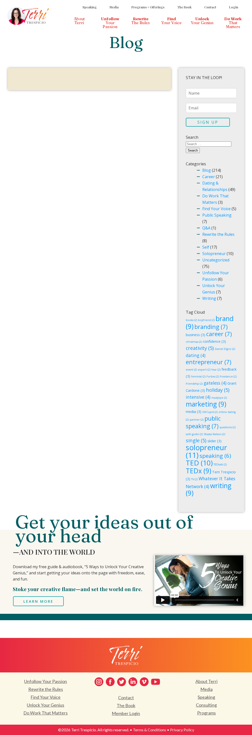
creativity (200, 348)
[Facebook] (110, 681)
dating (195, 355)
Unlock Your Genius (45, 705)
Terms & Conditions (149, 729)
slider (214, 441)
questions (228, 427)
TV (194, 479)
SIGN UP (207, 122)
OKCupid (210, 412)
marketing (206, 404)
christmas (194, 341)
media (193, 411)
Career (208, 176)
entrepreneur (208, 362)
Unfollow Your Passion (45, 681)
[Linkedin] (133, 681)
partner (197, 419)
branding (211, 327)
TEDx (198, 470)
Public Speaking (217, 215)
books (191, 320)
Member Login (126, 713)
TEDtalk (220, 464)
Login (233, 7)
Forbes (212, 376)
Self (205, 247)
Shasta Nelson (214, 434)
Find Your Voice (216, 208)
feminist (198, 376)
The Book (184, 7)
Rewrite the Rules (218, 234)
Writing (209, 298)
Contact (210, 7)
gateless (215, 383)
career (219, 334)
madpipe (219, 397)
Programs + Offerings (147, 7)
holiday (218, 390)
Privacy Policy (182, 729)
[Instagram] (99, 681)
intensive (198, 397)
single (196, 440)
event (191, 369)
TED (199, 462)
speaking (215, 455)
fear (215, 369)
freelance (228, 376)
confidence (214, 341)
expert (204, 369)
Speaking (89, 7)
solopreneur (206, 451)
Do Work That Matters (45, 713)
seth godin (194, 434)
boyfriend (206, 320)
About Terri (206, 681)
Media (114, 7)
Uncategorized (215, 260)
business (195, 334)
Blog (206, 170)
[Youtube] (155, 681)
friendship (194, 383)
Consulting (206, 705)
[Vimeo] (144, 681)
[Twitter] (121, 681)
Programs (206, 713)
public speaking (203, 422)
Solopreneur (214, 253)
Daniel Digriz (225, 349)
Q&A (206, 228)
